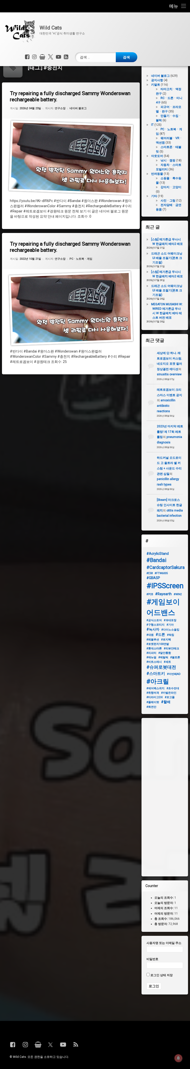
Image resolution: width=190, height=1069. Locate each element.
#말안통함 (164, 653)
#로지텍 (166, 639)
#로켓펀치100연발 (157, 644)
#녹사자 (152, 629)
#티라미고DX (154, 697)
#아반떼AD (174, 674)
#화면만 (151, 707)
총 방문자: (161, 924)
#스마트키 (155, 673)
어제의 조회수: (164, 908)
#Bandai (156, 560)
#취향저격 (152, 692)
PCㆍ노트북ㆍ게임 (81, 259)
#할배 (165, 702)
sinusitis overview (169, 374)
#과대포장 (170, 620)
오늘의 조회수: (164, 897)
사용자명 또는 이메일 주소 (163, 943)
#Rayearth (163, 594)
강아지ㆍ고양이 (171, 187)
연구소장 (60, 108)
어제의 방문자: (164, 913)
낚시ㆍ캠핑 (168, 160)
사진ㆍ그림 (168, 200)
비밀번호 (152, 959)
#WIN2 (178, 594)
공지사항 (157, 80)
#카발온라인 (168, 692)
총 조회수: (161, 918)
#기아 (170, 624)
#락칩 (170, 634)
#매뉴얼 (151, 657)
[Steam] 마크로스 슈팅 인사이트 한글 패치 (169, 505)
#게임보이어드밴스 (163, 607)
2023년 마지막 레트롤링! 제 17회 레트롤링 (170, 432)
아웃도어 (157, 156)
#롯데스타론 (154, 648)
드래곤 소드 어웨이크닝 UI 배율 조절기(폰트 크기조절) (166, 258)
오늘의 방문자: (164, 903)
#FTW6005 (161, 573)
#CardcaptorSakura (165, 567)
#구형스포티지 (155, 624)
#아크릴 (157, 681)
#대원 (150, 634)
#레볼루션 (152, 639)
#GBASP (153, 578)
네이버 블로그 (78, 108)
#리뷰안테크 (171, 648)
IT (152, 125)
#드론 (160, 634)
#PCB (149, 594)
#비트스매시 (154, 661)
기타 (154, 196)
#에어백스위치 (155, 688)
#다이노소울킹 (170, 629)
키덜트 (155, 84)
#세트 (167, 661)
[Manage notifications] (178, 1058)
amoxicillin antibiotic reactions (166, 406)
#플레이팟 (152, 702)
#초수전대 (172, 688)
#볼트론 (175, 657)
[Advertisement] (164, 797)
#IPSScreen (165, 586)
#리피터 (151, 653)
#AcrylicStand (157, 554)
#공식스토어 (154, 620)
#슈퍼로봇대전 (161, 667)
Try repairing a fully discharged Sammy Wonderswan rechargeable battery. (70, 96)
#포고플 (170, 697)
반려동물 (157, 174)
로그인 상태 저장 (161, 975)
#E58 (149, 573)
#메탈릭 (163, 657)
